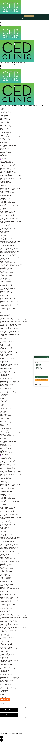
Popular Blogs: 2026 (4, 315)
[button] (24, 66)
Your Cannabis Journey (5, 149)
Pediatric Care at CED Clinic (6, 171)
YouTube (2, 299)
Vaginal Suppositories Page (6, 347)
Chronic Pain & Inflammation (6, 247)
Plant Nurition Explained (5, 338)
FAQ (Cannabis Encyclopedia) (6, 314)
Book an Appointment (41, 377)
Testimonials (3, 141)
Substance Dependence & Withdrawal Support (10, 257)
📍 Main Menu (3, 108)
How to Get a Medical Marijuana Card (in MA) (10, 136)
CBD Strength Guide (4, 261)
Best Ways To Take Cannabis (6, 268)
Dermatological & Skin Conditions (7, 245)
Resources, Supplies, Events (6, 388)
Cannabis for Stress (4, 231)
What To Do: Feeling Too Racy (7, 215)
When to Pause (3, 219)
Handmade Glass (4, 394)
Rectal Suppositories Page (6, 348)
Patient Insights (3, 311)
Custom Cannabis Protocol (6, 238)
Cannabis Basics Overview (6, 302)
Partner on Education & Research (7, 372)
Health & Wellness (4, 222)
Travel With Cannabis (5, 196)
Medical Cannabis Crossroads (7, 349)
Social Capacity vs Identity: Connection (9, 364)
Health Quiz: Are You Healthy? (7, 192)
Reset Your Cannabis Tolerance (7, 318)
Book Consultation (29, 15)
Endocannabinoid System (5, 305)
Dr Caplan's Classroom (5, 291)
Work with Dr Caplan (4, 374)
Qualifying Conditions (5, 138)
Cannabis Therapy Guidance (6, 272)
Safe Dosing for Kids (4, 181)
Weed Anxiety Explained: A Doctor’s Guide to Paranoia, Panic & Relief (15, 319)
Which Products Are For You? (6, 156)
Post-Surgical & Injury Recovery (7, 255)
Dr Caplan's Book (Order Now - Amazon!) (9, 301)
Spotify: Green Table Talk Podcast (7, 298)
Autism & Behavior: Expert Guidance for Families (11, 254)
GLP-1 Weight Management (6, 191)
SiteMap (2, 129)
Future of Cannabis (4, 235)
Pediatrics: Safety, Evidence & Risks (8, 172)
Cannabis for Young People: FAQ (7, 174)
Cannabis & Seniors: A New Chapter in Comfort (10, 164)
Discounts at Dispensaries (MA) (7, 189)
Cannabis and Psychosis (5, 345)
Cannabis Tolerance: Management (7, 262)
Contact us (2, 114)
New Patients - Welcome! (5, 132)
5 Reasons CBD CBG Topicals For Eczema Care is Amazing (13, 321)
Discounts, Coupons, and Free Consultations (10, 188)
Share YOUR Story (4, 390)
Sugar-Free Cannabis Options (6, 342)
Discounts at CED (4, 185)
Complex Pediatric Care (5, 182)
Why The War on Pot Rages (6, 208)
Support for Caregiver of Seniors (7, 162)
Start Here (2, 271)
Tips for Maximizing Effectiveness (7, 227)
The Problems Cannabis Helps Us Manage (9, 304)
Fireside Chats (3, 401)
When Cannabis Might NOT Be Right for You (10, 327)
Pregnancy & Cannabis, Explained (7, 249)
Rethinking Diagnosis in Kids (6, 369)
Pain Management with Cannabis (7, 252)
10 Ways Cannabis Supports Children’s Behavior (11, 178)
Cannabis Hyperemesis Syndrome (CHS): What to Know (12, 221)
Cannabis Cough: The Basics (6, 212)
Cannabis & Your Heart (5, 344)
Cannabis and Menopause (6, 354)
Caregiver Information (5, 154)
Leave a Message (4, 115)
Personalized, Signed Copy (6, 285)
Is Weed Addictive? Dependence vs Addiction (10, 352)
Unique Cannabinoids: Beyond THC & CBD (9, 265)
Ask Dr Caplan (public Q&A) (6, 126)
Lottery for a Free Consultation (7, 186)
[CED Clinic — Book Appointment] (24, 7)
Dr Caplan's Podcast (4, 122)
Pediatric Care (11, 15)
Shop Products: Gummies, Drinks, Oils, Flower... (10, 392)
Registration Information (5, 152)
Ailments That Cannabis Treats (7, 139)
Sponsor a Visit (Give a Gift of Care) (8, 184)
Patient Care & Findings (5, 309)
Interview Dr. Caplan (4, 377)
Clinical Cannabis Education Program (8, 380)
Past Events (2, 398)
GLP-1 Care (38, 15)
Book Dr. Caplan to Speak (6, 378)
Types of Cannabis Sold (5, 259)
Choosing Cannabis (4, 225)
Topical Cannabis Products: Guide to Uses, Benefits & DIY (13, 264)
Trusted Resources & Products (7, 391)
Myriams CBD (3, 395)
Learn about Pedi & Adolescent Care (8, 176)
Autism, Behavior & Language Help (8, 145)
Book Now (9, 710)
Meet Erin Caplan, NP (5, 125)
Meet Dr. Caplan (3, 118)
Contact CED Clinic (41, 379)
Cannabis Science (4, 307)
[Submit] (17, 703)
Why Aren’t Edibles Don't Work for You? (9, 218)
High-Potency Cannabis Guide (7, 341)
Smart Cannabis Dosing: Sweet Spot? (8, 202)
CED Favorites (3, 335)
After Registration (4, 155)
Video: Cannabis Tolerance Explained (8, 337)
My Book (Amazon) (4, 287)
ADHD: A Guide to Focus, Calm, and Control (10, 241)
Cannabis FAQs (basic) (5, 269)
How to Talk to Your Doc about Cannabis (9, 205)
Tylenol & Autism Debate (5, 367)
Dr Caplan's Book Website (6, 284)
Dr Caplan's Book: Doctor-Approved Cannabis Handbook (13, 124)
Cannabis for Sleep (4, 229)
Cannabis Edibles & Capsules (6, 279)
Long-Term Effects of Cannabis (7, 317)
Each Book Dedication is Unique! (7, 288)
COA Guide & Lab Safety (5, 198)
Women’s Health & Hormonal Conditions (9, 248)
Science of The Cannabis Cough (7, 214)
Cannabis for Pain (4, 232)
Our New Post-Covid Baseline (6, 361)
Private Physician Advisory (24, 18)
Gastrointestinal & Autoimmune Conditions (9, 244)
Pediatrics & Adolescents (5, 169)
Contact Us (20, 15)
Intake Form (2, 135)
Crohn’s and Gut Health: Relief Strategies (9, 242)
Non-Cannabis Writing (5, 362)
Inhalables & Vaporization (5, 281)
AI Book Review (3, 297)
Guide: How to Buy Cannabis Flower (8, 312)
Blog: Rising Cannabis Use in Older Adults (9, 168)
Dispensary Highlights (5, 400)
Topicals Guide (3, 234)
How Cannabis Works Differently (7, 358)
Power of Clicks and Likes (6, 368)
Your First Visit (3, 151)
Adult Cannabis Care (4, 144)
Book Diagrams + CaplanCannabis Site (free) (10, 292)
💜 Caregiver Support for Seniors (7, 159)
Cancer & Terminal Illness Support (7, 165)
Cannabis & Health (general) (6, 224)
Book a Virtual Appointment (6, 134)
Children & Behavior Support (6, 179)
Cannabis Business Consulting (7, 384)
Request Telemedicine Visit (6, 116)
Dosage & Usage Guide (5, 274)
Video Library (3, 294)
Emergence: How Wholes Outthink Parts (9, 359)
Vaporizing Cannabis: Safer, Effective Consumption (11, 267)
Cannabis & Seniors (4, 158)
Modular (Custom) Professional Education (9, 381)
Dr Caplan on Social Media (6, 119)
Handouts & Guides (4, 295)
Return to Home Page (21, 707)
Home (1, 109)
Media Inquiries (3, 375)
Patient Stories (3, 142)
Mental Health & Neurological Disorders (9, 239)
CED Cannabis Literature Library (7, 308)
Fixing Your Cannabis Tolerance (7, 199)
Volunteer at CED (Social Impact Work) (9, 382)
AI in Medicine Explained (5, 365)
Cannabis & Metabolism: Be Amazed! (8, 228)
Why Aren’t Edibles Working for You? (8, 325)
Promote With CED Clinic (5, 387)
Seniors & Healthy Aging (5, 161)
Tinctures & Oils (3, 278)
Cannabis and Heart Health (6, 351)
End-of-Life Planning (4, 166)
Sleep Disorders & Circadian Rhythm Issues (9, 251)
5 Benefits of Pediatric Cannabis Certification (10, 175)
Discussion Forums (4, 128)
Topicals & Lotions (4, 277)
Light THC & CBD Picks (5, 339)
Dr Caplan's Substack (5, 121)
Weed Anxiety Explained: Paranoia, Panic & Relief (11, 217)
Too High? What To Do (5, 332)
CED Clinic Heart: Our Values (6, 111)
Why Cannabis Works (5, 201)
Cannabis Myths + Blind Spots (7, 204)
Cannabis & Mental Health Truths (7, 211)
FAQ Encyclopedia (4, 289)
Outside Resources (4, 397)
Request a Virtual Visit (5, 148)
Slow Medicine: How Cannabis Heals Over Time (10, 206)
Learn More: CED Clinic (5, 112)
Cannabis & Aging (4, 355)
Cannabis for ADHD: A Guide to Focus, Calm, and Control (13, 331)
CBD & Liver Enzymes (5, 357)
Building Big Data (4, 385)
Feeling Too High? (4, 209)
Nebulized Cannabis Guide (6, 275)
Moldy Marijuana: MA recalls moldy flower (9, 334)
